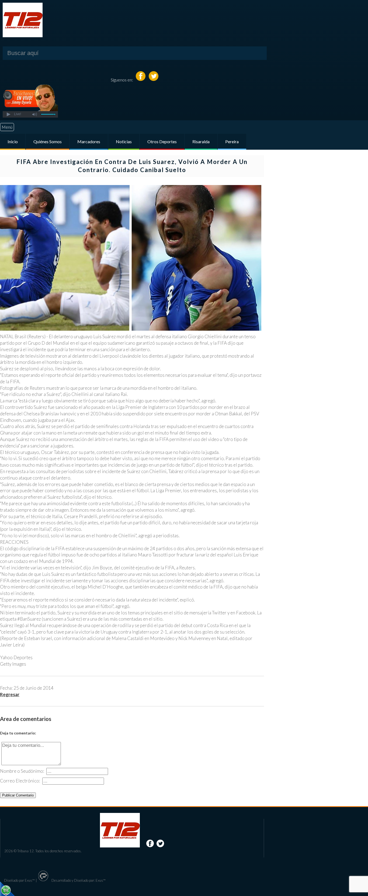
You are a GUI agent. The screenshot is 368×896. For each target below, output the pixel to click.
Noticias (124, 141)
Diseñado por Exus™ (19, 880)
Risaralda (201, 141)
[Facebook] (141, 80)
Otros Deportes (162, 141)
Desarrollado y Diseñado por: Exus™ (78, 880)
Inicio (13, 141)
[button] (8, 114)
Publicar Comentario (18, 795)
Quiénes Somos (47, 141)
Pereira (232, 141)
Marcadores (88, 141)
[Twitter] (153, 80)
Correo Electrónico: (20, 781)
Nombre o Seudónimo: (22, 771)
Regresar (9, 694)
